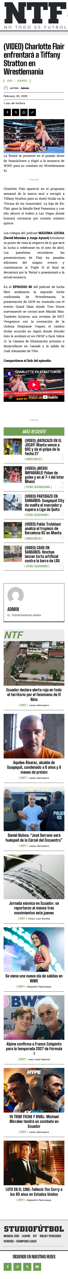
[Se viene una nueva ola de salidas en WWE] (34, 951)
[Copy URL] (32, 112)
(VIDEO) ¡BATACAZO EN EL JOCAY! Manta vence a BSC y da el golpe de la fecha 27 (43, 447)
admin (25, 88)
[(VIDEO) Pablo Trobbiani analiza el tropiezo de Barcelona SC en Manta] (13, 530)
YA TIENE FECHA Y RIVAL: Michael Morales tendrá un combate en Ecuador (34, 1121)
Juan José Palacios (39, 1059)
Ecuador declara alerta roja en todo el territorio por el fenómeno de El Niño (34, 694)
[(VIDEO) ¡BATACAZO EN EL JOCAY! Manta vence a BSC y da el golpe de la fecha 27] (13, 446)
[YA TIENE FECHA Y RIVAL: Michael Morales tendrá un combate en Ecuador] (34, 1092)
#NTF (10, 81)
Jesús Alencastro (39, 705)
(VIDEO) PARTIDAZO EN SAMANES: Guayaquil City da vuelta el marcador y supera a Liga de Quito (44, 503)
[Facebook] (7, 112)
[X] (15, 112)
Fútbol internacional (38, 487)
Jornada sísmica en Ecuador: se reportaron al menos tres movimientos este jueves (34, 908)
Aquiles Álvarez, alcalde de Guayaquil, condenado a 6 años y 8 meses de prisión (34, 767)
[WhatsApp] (24, 112)
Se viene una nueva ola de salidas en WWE (34, 978)
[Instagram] (17, 1267)
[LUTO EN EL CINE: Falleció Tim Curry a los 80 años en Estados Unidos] (34, 1165)
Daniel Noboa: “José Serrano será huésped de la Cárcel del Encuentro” (34, 837)
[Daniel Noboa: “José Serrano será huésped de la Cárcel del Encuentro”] (34, 811)
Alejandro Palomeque (39, 986)
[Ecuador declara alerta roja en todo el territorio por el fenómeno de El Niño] (34, 665)
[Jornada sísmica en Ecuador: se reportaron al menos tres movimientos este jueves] (34, 879)
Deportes (22, 81)
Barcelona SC (33, 459)
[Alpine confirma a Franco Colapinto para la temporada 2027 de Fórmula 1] (34, 1019)
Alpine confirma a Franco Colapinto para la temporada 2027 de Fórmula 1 (34, 1048)
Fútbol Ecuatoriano (37, 514)
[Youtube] (37, 1267)
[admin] (7, 88)
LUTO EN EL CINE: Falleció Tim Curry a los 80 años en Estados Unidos (34, 1192)
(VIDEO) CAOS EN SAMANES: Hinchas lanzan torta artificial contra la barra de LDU (42, 554)
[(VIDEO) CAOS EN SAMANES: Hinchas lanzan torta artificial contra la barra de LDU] (13, 554)
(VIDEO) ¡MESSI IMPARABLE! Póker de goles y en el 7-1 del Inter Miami (44, 475)
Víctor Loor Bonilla (39, 918)
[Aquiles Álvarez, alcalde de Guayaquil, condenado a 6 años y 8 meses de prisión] (34, 738)
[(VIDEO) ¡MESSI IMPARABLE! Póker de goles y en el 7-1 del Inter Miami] (13, 474)
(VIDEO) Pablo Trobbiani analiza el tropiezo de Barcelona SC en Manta (43, 528)
